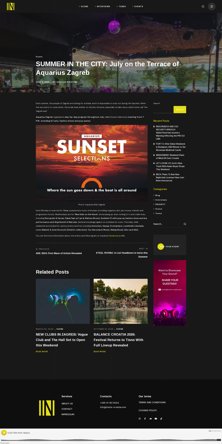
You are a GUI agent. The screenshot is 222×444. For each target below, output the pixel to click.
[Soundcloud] (150, 419)
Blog (157, 195)
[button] (203, 6)
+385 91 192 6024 (110, 402)
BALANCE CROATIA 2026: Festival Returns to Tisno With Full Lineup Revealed (118, 339)
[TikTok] (161, 419)
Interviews (161, 200)
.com (113, 407)
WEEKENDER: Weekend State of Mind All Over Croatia (170, 156)
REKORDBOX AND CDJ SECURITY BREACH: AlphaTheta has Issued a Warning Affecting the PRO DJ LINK (170, 132)
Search (156, 103)
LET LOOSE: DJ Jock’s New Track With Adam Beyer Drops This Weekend (170, 166)
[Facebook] (145, 419)
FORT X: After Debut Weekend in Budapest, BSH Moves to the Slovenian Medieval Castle (171, 147)
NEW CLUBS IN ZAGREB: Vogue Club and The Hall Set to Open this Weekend (62, 339)
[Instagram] (140, 419)
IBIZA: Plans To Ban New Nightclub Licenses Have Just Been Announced (170, 177)
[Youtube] (156, 419)
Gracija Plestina (67, 82)
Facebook (113, 235)
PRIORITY (160, 204)
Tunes (158, 213)
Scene (39, 56)
